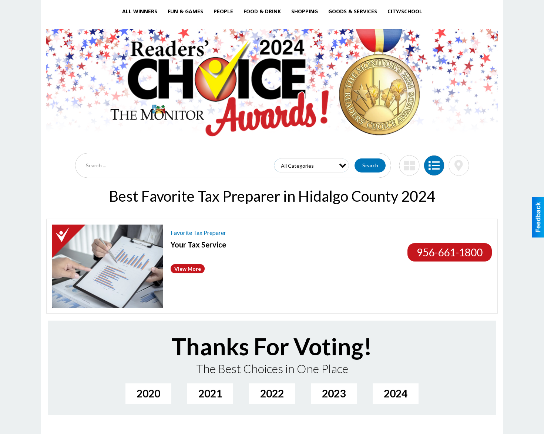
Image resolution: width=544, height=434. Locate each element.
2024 (395, 393)
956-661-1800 (450, 252)
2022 (272, 393)
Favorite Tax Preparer (198, 232)
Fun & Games (185, 11)
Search (370, 165)
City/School (404, 11)
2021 (210, 393)
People (223, 11)
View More (187, 269)
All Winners (139, 11)
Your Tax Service (198, 244)
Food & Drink (262, 11)
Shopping (304, 11)
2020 (148, 393)
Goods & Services (352, 11)
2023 (334, 393)
